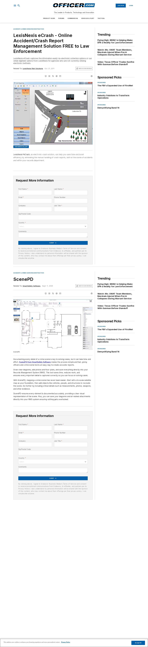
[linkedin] (49, 76)
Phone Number (59, 197)
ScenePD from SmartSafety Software (35, 362)
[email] (60, 76)
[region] (74, 643)
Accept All (138, 643)
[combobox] (53, 226)
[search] (18, 5)
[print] (92, 76)
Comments (22, 231)
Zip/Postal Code (24, 214)
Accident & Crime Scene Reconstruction (28, 29)
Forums (61, 18)
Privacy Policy (65, 642)
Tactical (101, 18)
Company (22, 206)
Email (21, 197)
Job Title (58, 206)
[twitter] (53, 76)
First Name (23, 189)
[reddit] (57, 76)
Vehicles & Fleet (87, 18)
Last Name (59, 189)
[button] (14, 5)
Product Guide (49, 18)
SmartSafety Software (31, 286)
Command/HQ (73, 18)
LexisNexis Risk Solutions (33, 69)
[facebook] (46, 76)
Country (22, 223)
